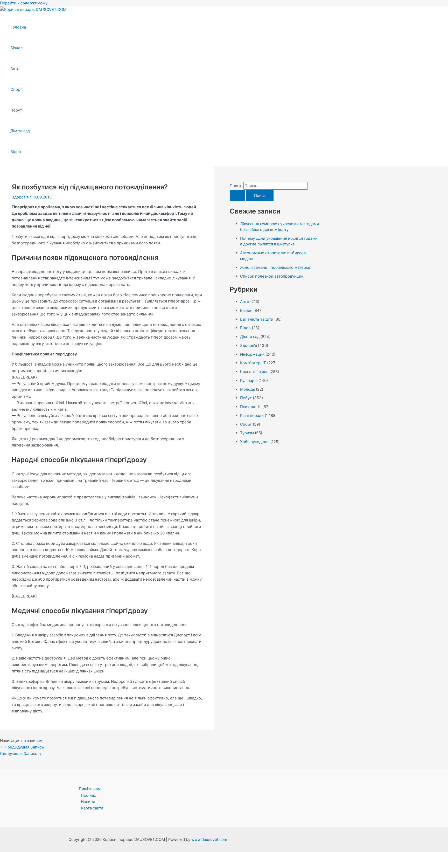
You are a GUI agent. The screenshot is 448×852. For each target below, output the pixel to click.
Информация (252, 354)
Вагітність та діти (256, 319)
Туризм (247, 432)
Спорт (16, 89)
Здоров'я (20, 197)
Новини (88, 801)
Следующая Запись (21, 753)
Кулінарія (248, 380)
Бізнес (16, 47)
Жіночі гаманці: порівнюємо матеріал (275, 267)
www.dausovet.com (209, 839)
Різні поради (252, 415)
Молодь (247, 389)
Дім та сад (20, 130)
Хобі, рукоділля (254, 441)
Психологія (250, 406)
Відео (15, 151)
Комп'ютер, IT (253, 362)
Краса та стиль (254, 371)
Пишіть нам (90, 788)
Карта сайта (92, 808)
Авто (14, 68)
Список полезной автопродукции (272, 276)
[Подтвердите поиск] (237, 195)
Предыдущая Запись (22, 747)
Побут (16, 110)
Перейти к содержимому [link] (23, 3)
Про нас (88, 795)
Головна (18, 27)
